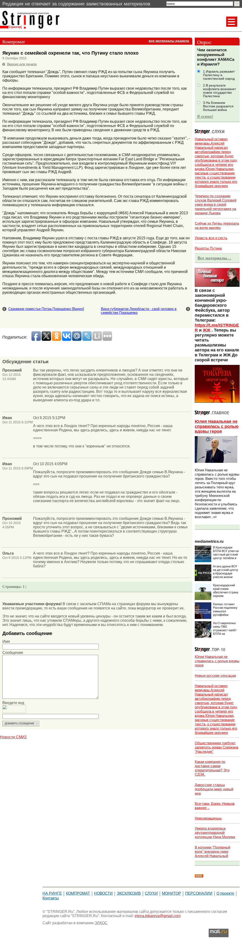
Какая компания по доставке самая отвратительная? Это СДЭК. (212, 768)
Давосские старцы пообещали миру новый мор (214, 789)
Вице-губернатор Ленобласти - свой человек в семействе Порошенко (139, 311)
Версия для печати (22, 64)
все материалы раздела (169, 41)
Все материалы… (214, 258)
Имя (6, 641)
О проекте (225, 893)
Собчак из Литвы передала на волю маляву (217, 225)
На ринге (52, 893)
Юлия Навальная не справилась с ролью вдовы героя (216, 426)
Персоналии (198, 893)
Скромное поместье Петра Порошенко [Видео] (46, 309)
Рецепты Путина (208, 248)
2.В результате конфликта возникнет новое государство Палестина (219, 91)
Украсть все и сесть (211, 238)
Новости (103, 893)
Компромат (78, 893)
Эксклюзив (129, 893)
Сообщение (12, 653)
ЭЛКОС (101, 923)
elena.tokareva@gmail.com (158, 916)
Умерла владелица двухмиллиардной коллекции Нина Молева (215, 832)
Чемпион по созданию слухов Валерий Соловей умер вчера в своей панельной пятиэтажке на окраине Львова (215, 204)
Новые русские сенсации (215, 676)
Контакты (51, 898)
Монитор (171, 893)
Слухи (151, 893)
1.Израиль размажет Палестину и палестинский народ (219, 75)
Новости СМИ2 (13, 737)
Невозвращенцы (208, 818)
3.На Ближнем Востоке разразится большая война (218, 106)
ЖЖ (206, 330)
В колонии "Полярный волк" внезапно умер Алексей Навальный (212, 851)
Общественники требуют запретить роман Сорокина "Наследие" (216, 747)
